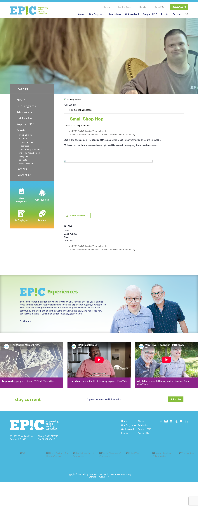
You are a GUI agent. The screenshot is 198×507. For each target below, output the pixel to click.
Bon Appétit (24, 138)
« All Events (70, 104)
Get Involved (132, 14)
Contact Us (159, 7)
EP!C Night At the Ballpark (29, 153)
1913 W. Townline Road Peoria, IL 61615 (21, 438)
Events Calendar (25, 135)
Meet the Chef (27, 142)
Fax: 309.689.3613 (46, 439)
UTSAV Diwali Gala (26, 163)
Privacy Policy (103, 476)
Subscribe (176, 399)
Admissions (115, 14)
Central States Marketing (120, 474)
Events (164, 14)
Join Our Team (124, 7)
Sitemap (92, 476)
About (81, 14)
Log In (107, 7)
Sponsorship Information (31, 149)
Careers (177, 14)
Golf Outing (23, 160)
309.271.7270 (179, 6)
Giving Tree (23, 156)
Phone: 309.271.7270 (48, 436)
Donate (143, 7)
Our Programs (96, 14)
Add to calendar (77, 215)
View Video (49, 381)
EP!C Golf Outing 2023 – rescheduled (89, 131)
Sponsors (25, 146)
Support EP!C (150, 14)
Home (124, 421)
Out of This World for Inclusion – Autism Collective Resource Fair (102, 134)
